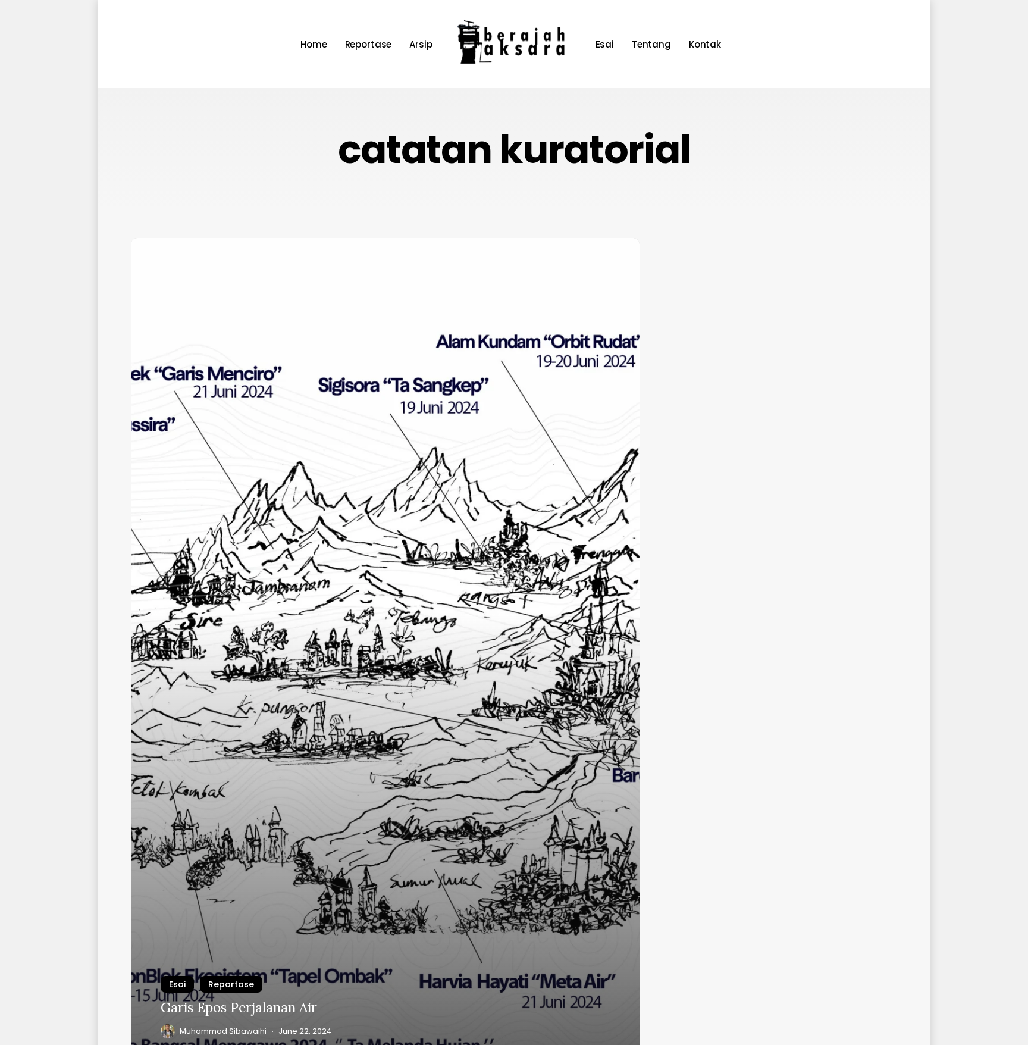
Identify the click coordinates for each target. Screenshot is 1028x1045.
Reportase (231, 984)
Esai (177, 984)
